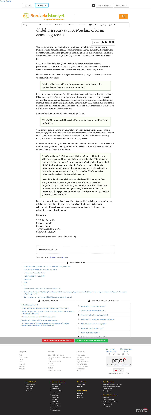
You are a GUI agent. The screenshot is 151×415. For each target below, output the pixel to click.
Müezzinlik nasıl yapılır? (30, 305)
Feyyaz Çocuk (106, 390)
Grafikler (114, 25)
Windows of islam (56, 405)
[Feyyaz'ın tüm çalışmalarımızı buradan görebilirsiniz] (141, 410)
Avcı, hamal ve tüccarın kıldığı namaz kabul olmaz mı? (40, 320)
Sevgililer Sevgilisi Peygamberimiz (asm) (59, 358)
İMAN (26, 282)
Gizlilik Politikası (82, 366)
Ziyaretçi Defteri (82, 362)
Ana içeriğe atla (5, 1)
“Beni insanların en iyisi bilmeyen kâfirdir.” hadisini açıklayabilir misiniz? (48, 297)
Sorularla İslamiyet (30, 384)
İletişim (79, 371)
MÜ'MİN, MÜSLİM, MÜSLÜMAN (34, 276)
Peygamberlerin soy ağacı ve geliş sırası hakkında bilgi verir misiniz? (45, 308)
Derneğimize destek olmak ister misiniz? (119, 365)
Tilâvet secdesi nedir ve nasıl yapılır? (93, 324)
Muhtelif (22, 366)
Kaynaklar (80, 359)
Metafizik (22, 364)
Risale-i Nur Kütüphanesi (109, 399)
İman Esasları (23, 357)
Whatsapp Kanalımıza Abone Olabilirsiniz (92, 340)
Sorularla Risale (81, 384)
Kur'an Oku (106, 397)
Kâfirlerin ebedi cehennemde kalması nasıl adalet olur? (42, 289)
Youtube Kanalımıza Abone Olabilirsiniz (59, 340)
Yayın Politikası (82, 364)
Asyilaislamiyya (55, 393)
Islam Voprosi (55, 386)
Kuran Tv (79, 395)
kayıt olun (64, 257)
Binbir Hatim (29, 388)
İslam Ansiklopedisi (54, 370)
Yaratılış (21, 368)
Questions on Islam (56, 384)
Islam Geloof (55, 399)
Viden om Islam (55, 397)
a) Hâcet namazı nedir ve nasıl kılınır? (93, 310)
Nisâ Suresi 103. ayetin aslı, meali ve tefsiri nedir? (98, 319)
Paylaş (97, 42)
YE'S (25, 285)
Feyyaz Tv (80, 393)
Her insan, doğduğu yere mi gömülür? (93, 337)
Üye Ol (29, 5)
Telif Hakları (81, 368)
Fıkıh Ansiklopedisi (54, 361)
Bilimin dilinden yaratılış (56, 355)
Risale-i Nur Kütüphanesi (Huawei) (111, 386)
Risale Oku (80, 386)
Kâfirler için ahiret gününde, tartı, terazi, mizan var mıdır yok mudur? (47, 266)
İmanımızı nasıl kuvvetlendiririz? (34, 273)
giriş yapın (53, 257)
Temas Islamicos (56, 403)
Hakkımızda (81, 355)
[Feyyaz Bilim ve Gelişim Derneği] (119, 361)
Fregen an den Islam (57, 390)
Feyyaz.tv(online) (107, 404)
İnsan (21, 359)
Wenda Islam (55, 401)
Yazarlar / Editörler (83, 357)
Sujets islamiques (56, 410)
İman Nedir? (28, 279)
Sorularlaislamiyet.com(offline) (110, 401)
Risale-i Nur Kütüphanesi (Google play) (112, 384)
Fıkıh (20, 355)
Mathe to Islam (55, 408)
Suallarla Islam (55, 388)
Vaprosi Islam (55, 395)
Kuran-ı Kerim (29, 386)
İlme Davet (28, 390)
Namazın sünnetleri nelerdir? (90, 332)
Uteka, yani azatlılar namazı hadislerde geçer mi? (38, 317)
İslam (21, 362)
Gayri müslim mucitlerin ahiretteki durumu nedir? (40, 270)
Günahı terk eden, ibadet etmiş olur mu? (94, 315)
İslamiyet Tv (80, 397)
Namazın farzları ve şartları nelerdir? (93, 306)
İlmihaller (51, 368)
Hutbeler (51, 366)
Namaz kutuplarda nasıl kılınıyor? (92, 328)
